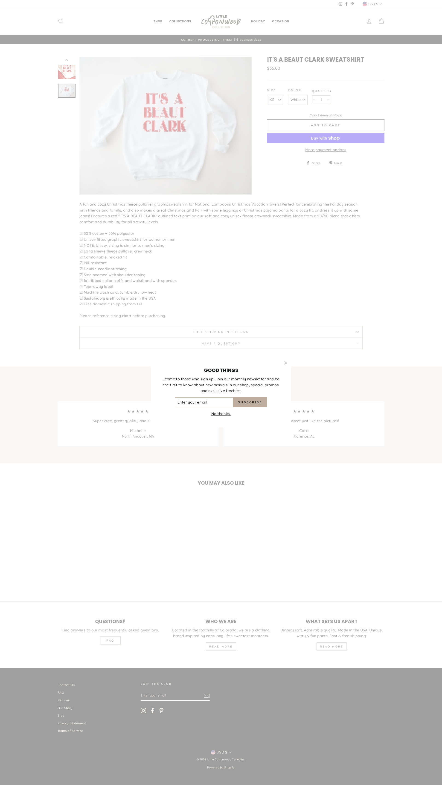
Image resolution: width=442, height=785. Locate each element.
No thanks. (221, 413)
